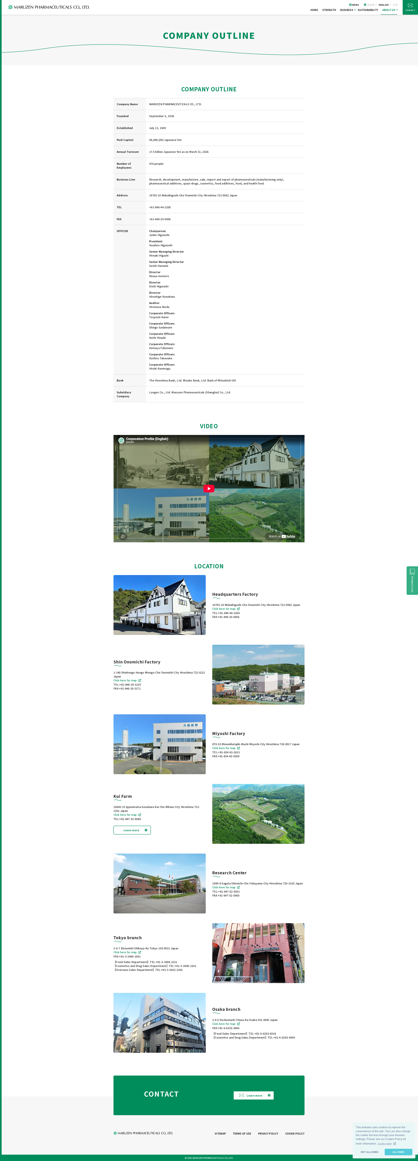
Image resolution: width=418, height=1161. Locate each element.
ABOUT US (388, 10)
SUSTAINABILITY (368, 10)
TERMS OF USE (242, 1133)
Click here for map (224, 609)
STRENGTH (329, 10)
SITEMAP (220, 1133)
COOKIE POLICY (295, 1133)
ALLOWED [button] (398, 1152)
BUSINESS (346, 10)
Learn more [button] (385, 1143)
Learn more (131, 830)
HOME (314, 10)
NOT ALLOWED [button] (369, 1152)
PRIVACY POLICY (268, 1133)
